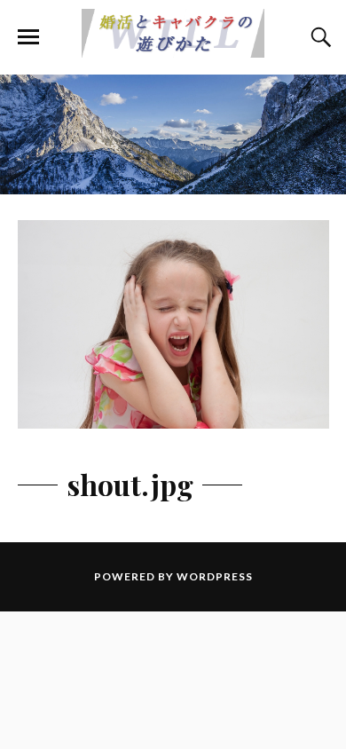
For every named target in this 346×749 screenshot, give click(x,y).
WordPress (215, 576)
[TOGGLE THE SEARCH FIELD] (318, 37)
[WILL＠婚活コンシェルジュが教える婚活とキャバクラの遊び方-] (172, 48)
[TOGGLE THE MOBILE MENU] (28, 37)
